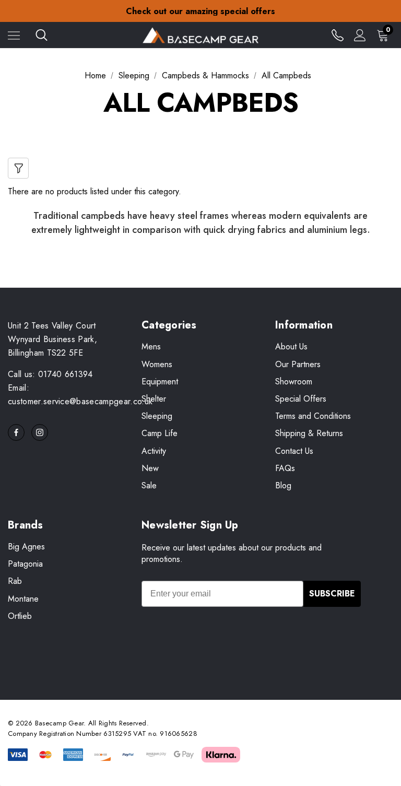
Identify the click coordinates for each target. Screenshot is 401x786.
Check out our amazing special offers (200, 11)
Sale (149, 485)
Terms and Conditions (313, 416)
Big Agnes (26, 547)
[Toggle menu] (14, 35)
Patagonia (25, 564)
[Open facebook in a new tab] (16, 432)
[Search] (42, 35)
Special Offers (300, 399)
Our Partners (298, 364)
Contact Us (294, 451)
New (150, 468)
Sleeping (156, 416)
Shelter (153, 399)
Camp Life (159, 433)
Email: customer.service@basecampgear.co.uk (80, 394)
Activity (153, 451)
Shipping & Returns (309, 433)
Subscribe (332, 594)
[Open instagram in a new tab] (39, 432)
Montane (23, 599)
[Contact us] (338, 35)
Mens (151, 347)
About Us (291, 347)
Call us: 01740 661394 (50, 374)
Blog (283, 485)
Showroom (293, 382)
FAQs (285, 468)
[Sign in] (360, 35)
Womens (156, 364)
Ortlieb (20, 616)
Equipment (159, 382)
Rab (15, 581)
